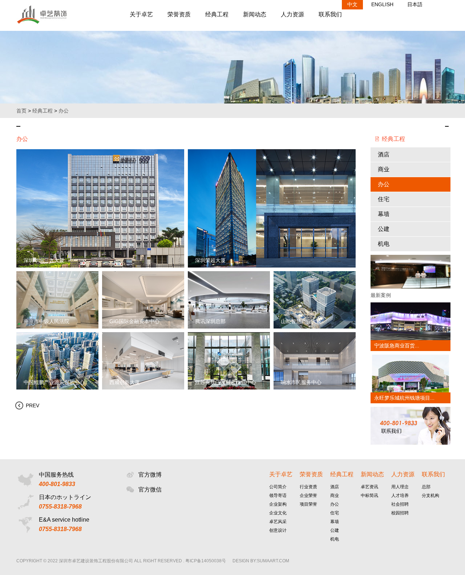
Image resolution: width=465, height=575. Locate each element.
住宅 (383, 199)
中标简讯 (369, 495)
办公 (63, 111)
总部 (426, 486)
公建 (383, 229)
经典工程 (217, 14)
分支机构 (430, 495)
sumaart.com (273, 560)
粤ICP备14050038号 (205, 560)
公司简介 (278, 486)
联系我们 (330, 14)
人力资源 (292, 14)
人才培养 (400, 495)
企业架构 (278, 504)
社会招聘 (400, 504)
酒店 (383, 154)
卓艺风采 (278, 521)
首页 (21, 111)
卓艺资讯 (369, 486)
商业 (383, 169)
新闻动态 (254, 14)
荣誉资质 (179, 14)
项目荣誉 (308, 504)
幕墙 (383, 214)
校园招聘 (400, 512)
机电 (383, 244)
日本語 (414, 4)
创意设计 (278, 530)
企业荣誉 (308, 495)
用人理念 (400, 486)
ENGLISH (382, 4)
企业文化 (278, 512)
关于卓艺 (141, 14)
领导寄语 (278, 495)
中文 (352, 4)
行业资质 (308, 486)
